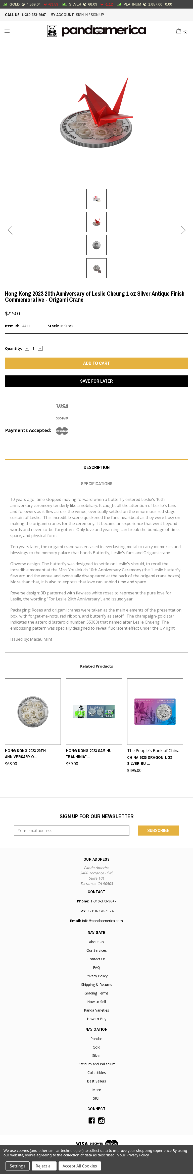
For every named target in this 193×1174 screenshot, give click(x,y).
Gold (96, 1047)
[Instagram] (101, 1120)
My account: (63, 14)
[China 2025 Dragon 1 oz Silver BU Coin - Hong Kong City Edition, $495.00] (155, 711)
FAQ (96, 967)
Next (183, 230)
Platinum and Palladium (96, 1064)
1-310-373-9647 (33, 14)
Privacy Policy (96, 976)
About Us (96, 941)
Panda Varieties (96, 1010)
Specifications (96, 484)
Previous (10, 230)
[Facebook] (91, 1120)
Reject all (44, 1166)
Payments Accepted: (28, 430)
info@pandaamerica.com (102, 920)
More (96, 1089)
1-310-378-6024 (101, 910)
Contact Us (96, 958)
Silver (96, 1055)
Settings (17, 1166)
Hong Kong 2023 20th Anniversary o (25, 753)
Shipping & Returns (96, 984)
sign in (82, 14)
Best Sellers (96, 1081)
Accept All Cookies (80, 1166)
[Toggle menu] (7, 31)
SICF (96, 1098)
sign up (97, 14)
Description (97, 467)
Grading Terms (96, 993)
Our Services (96, 950)
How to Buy (96, 1018)
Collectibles (96, 1072)
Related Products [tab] (96, 666)
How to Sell (96, 1001)
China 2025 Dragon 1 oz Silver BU (150, 760)
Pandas (96, 1038)
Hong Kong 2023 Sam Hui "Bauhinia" (89, 753)
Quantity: (13, 348)
